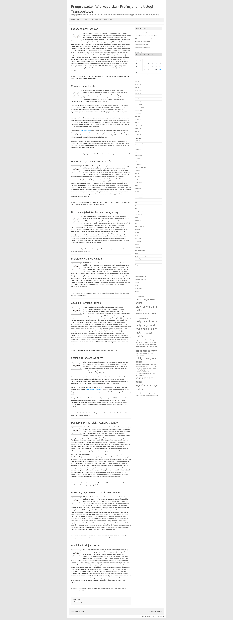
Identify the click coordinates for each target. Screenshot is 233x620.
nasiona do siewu (139, 342)
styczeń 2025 (138, 134)
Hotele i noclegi (81, 154)
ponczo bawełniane (151, 344)
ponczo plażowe (139, 346)
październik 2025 (139, 107)
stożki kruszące (154, 366)
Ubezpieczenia (138, 265)
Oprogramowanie (139, 226)
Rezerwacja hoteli (113, 154)
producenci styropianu (140, 348)
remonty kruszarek (140, 355)
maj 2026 (137, 87)
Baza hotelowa (103, 154)
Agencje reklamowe (140, 146)
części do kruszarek (140, 296)
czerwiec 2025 (138, 119)
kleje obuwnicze (105, 588)
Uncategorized (81, 350)
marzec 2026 (138, 93)
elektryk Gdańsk (88, 482)
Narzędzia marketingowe (141, 211)
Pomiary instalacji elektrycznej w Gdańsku (95, 422)
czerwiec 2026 (138, 84)
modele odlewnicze (140, 340)
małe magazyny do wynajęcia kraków (94, 202)
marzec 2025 (138, 128)
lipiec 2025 (137, 116)
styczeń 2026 (138, 99)
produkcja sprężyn (146, 350)
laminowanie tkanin (116, 588)
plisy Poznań (92, 350)
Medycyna (137, 205)
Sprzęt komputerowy (140, 256)
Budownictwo (138, 155)
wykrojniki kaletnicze (83, 590)
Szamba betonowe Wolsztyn (87, 357)
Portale (137, 232)
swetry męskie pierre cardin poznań (85, 538)
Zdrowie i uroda (139, 288)
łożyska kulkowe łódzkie (141, 393)
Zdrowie (137, 285)
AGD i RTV (137, 141)
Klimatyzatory (138, 188)
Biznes (136, 152)
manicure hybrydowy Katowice (142, 316)
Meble (136, 202)
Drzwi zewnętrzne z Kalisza (86, 258)
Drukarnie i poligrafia (140, 167)
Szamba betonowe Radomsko (143, 41)
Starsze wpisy (77, 602)
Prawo (136, 235)
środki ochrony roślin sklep (152, 395)
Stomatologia (138, 259)
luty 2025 (137, 131)
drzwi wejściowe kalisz (90, 293)
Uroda (136, 270)
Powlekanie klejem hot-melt (87, 545)
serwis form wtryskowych (141, 364)
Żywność (137, 291)
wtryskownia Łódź (140, 375)
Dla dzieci (137, 158)
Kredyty (137, 191)
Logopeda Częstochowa (84, 28)
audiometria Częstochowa (109, 76)
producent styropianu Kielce (152, 348)
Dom (86, 19)
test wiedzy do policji (140, 370)
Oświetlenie (138, 229)
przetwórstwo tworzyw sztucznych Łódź (144, 353)
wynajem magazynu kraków (96, 204)
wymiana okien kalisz (80, 295)
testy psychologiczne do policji (142, 371)
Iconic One (143, 616)
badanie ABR (120, 76)
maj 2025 (137, 122)
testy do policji (149, 370)
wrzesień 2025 (138, 110)
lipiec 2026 (137, 81)
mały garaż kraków (110, 202)
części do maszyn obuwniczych (92, 588)
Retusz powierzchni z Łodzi (142, 32)
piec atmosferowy (117, 248)
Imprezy (137, 185)
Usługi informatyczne (140, 276)
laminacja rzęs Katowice (141, 315)
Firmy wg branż (96, 19)
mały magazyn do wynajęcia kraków (146, 327)
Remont (137, 244)
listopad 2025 (138, 104)
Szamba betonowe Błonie (106, 413)
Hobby (136, 179)
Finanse (137, 173)
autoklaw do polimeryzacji (91, 248)
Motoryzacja (138, 208)
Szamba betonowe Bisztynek (91, 413)
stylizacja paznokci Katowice (142, 368)
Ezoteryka (137, 170)
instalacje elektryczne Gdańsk (112, 482)
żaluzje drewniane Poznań (103, 350)
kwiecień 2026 (138, 90)
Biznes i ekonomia (76, 19)
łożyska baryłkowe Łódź (141, 392)
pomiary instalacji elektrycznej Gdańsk (88, 485)
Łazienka (137, 200)
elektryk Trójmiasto (99, 482)
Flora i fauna (108, 19)
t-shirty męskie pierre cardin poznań (105, 538)
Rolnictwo (137, 247)
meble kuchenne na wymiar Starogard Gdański (146, 339)
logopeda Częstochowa (89, 78)
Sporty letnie (138, 253)
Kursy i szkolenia (139, 197)
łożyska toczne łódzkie (152, 393)
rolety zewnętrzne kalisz (146, 360)
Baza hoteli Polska (86, 130)
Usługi (79, 76)
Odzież (136, 217)
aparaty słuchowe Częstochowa (92, 76)
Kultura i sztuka (139, 194)
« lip (148, 75)
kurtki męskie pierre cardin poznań (100, 535)
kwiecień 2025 (138, 125)
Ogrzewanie (138, 220)
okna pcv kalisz (114, 293)
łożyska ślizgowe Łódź (140, 395)
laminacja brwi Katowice (150, 313)
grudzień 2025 (138, 102)
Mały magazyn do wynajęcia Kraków (91, 161)
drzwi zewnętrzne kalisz (102, 293)
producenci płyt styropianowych (150, 346)
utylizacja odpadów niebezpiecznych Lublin (145, 373)
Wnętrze (137, 282)
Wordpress (161, 616)
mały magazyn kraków (82, 204)
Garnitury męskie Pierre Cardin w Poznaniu (95, 492)
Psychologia (138, 241)
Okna (78, 293)
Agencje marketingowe (141, 144)
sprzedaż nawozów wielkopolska (143, 366)
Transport (137, 262)
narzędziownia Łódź (149, 340)
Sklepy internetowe (82, 535)
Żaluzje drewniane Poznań (86, 302)
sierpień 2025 (138, 113)
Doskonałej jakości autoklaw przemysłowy (94, 212)
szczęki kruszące (152, 368)
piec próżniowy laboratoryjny (85, 251)
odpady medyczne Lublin (141, 344)
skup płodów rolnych (151, 364)
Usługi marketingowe (140, 279)
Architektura (138, 149)
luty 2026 (137, 96)
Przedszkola (138, 238)
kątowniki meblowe (140, 313)
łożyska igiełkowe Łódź (152, 392)
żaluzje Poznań (115, 350)
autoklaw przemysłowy (105, 248)
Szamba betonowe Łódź (141, 44)
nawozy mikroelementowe (150, 342)
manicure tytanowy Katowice (142, 318)
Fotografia (137, 176)
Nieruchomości (139, 214)
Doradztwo (138, 164)
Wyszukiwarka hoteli (83, 86)
